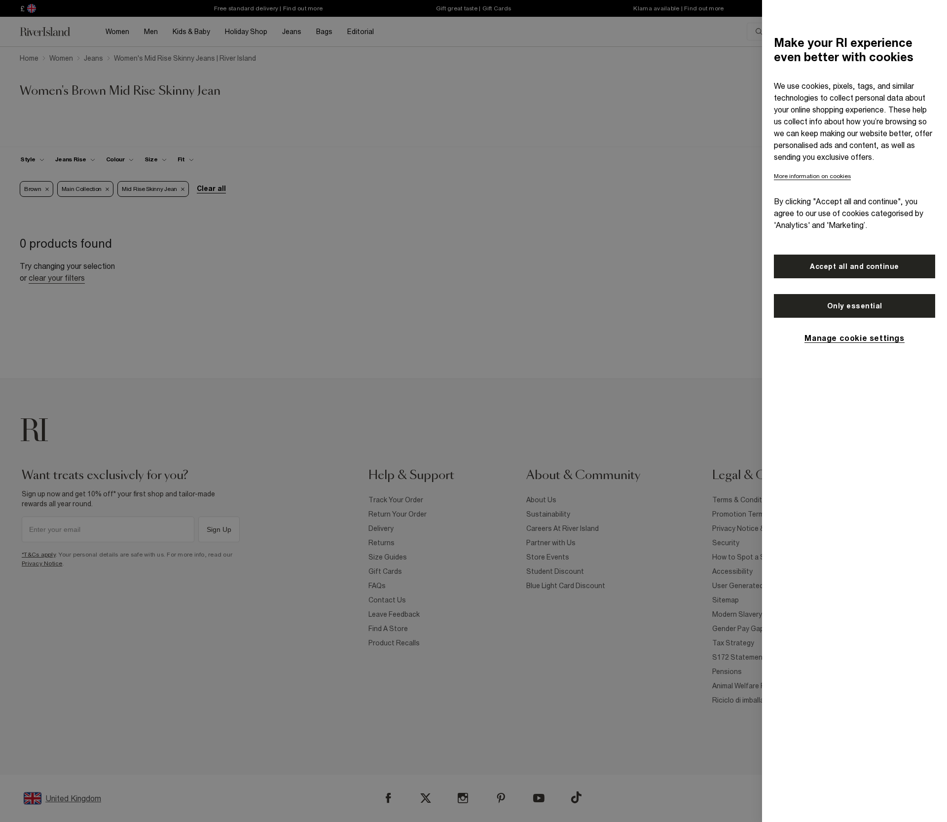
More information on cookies (812, 176)
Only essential (854, 306)
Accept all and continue (854, 266)
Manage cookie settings (854, 338)
